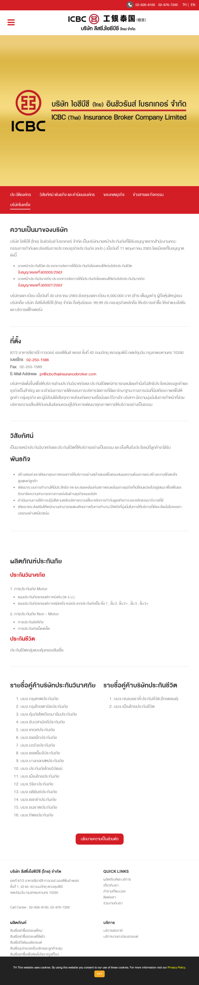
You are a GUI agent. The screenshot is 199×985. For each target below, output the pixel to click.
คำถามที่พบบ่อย (114, 891)
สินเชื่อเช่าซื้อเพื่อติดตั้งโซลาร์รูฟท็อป (34, 954)
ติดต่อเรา (109, 897)
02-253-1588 (37, 360)
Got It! (99, 973)
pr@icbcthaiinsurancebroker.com (68, 374)
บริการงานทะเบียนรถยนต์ (120, 936)
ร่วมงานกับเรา (113, 903)
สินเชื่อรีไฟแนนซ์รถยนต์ (26, 942)
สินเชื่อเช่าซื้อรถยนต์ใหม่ (26, 930)
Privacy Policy (176, 967)
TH (184, 4)
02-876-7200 (168, 4)
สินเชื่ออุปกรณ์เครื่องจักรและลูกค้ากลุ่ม (36, 948)
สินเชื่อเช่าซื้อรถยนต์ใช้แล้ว (27, 936)
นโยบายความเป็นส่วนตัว (99, 839)
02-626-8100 (145, 4)
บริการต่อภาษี (113, 930)
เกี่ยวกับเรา (110, 885)
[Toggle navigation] (11, 22)
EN (193, 4)
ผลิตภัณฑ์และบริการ (117, 879)
